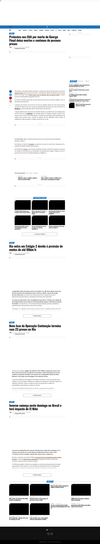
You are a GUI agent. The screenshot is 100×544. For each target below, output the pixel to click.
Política (30, 30)
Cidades (35, 30)
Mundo (64, 30)
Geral (20, 30)
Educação (47, 30)
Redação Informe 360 (20, 48)
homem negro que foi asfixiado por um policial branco (44, 95)
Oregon (25, 149)
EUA (27, 173)
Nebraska (31, 144)
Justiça (59, 30)
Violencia (36, 173)
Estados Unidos (19, 93)
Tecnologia (73, 30)
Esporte (52, 30)
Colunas (79, 30)
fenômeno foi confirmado (30, 459)
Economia (41, 30)
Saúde (68, 30)
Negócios (25, 30)
